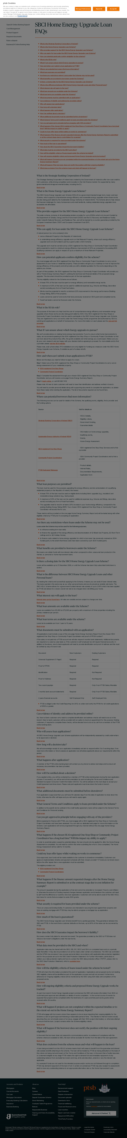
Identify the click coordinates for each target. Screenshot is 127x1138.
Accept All (113, 9)
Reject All (99, 9)
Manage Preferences (83, 9)
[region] (63, 9)
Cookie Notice (22, 16)
